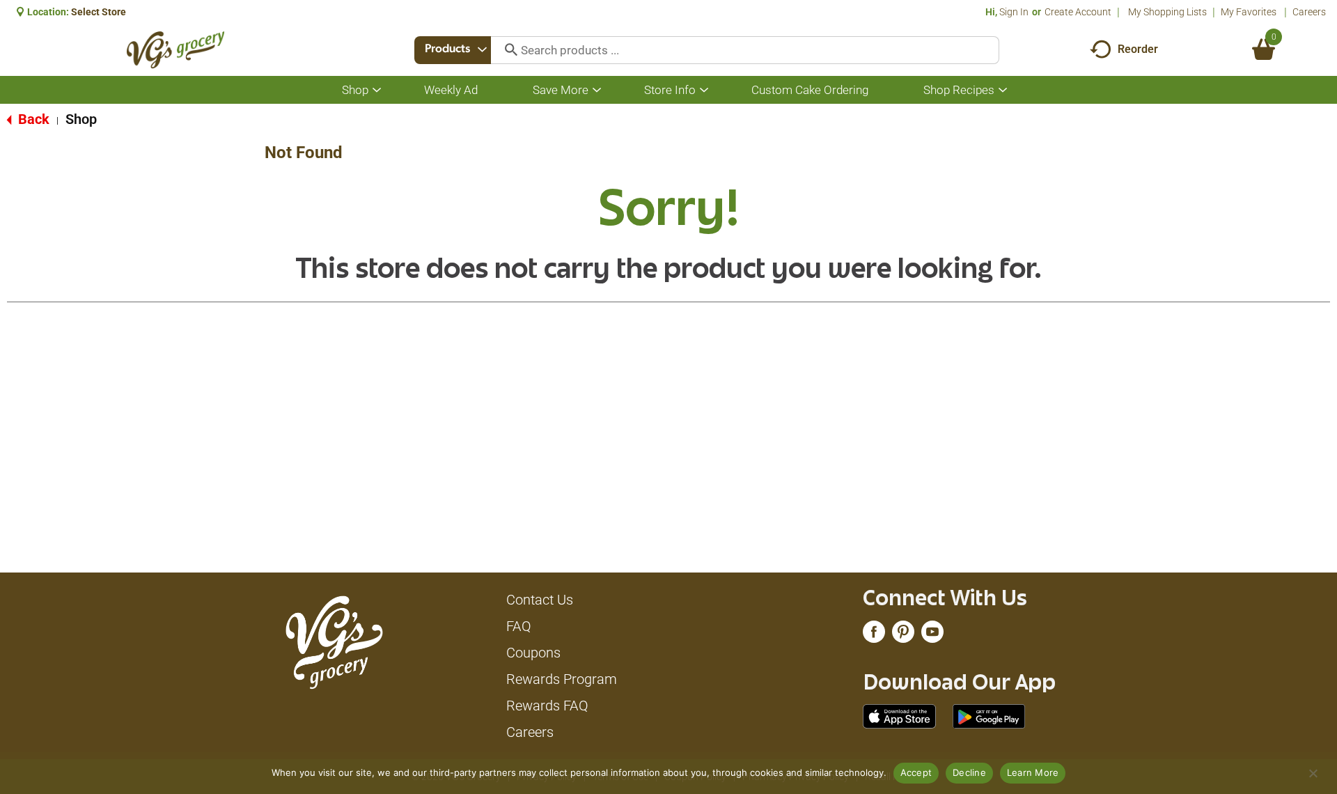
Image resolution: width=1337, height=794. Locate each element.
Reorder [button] (1138, 49)
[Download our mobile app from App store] (899, 715)
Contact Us (539, 599)
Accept (916, 772)
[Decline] (1313, 773)
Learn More (1033, 772)
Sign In (1014, 11)
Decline (969, 772)
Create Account (1078, 11)
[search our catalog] (506, 50)
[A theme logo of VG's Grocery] (176, 49)
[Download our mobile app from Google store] (989, 715)
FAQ (518, 626)
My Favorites (1248, 11)
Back (32, 119)
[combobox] (452, 50)
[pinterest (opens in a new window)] (903, 635)
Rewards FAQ (547, 705)
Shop (81, 119)
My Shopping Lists (1167, 11)
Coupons (533, 652)
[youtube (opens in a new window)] (932, 635)
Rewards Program (561, 679)
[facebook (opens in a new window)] (874, 635)
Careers (1309, 11)
